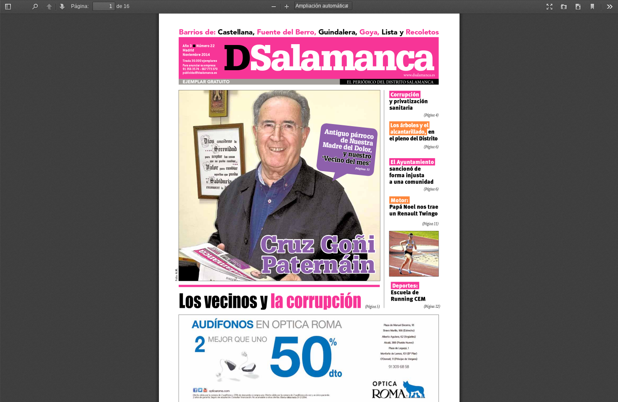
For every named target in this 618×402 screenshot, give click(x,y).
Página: (80, 6)
